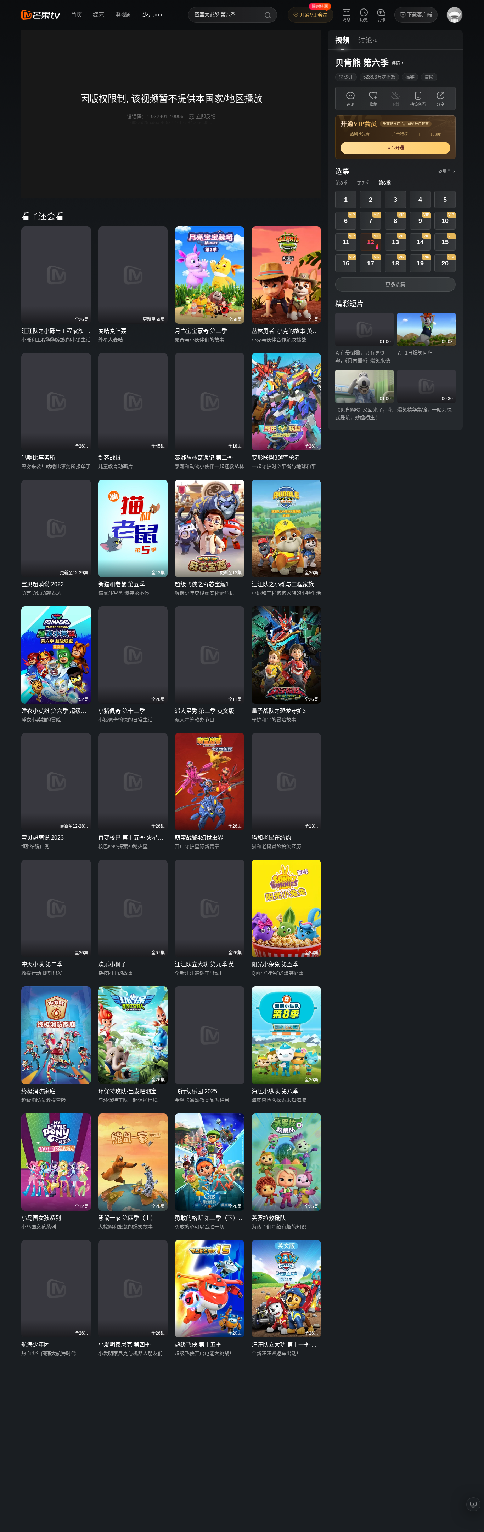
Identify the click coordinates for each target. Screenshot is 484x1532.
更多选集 (395, 284)
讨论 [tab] (365, 40)
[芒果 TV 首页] (40, 15)
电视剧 (123, 15)
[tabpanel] (395, 240)
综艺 (98, 15)
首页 (76, 15)
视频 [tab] (342, 40)
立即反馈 (206, 116)
